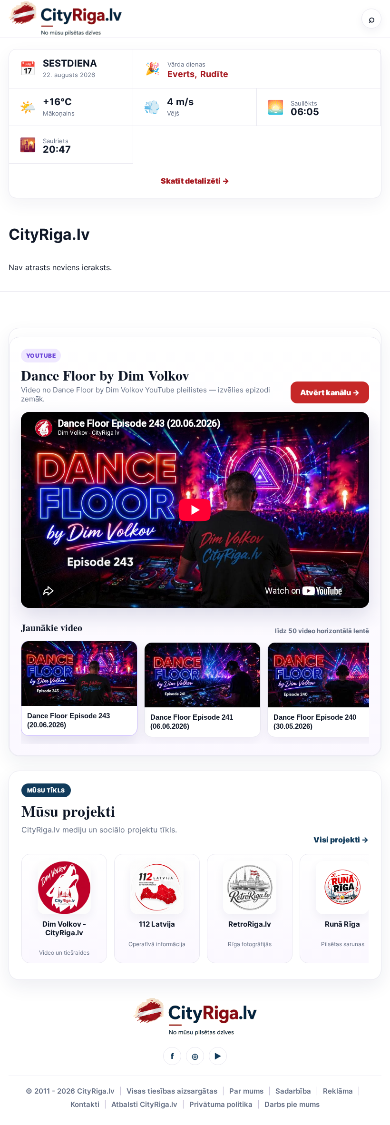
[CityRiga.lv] (195, 1017)
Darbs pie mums (292, 1104)
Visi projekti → (341, 839)
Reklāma (338, 1091)
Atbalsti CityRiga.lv (144, 1104)
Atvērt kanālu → (330, 392)
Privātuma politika (221, 1104)
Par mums (246, 1091)
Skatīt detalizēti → (195, 181)
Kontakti (84, 1104)
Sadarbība (293, 1091)
